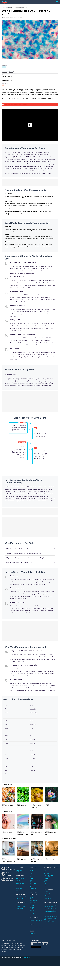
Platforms (8, 98)
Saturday (32, 913)
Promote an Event (21, 896)
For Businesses (20, 878)
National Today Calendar (36, 920)
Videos (18, 890)
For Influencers (20, 883)
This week (32, 902)
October (32, 885)
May (31, 877)
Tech (45, 883)
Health (14, 17)
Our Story (18, 871)
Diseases (11, 71)
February (32, 871)
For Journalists (19, 880)
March (31, 873)
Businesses (34, 98)
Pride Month (47, 915)
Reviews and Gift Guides (36, 927)
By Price (46, 896)
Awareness (5, 71)
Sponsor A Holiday (20, 906)
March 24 (32, 709)
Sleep (45, 881)
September (33, 883)
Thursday (32, 910)
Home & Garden (48, 877)
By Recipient (47, 898)
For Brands (19, 881)
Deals (3, 98)
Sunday (32, 903)
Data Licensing (20, 908)
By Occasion (47, 895)
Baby (45, 870)
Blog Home (33, 933)
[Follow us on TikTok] (46, 943)
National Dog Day (49, 921)
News (17, 886)
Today (31, 897)
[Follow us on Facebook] (35, 943)
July (31, 880)
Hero (23, 98)
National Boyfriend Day (50, 908)
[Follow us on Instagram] (39, 943)
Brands (19, 98)
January (32, 870)
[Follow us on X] (43, 943)
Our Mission (19, 870)
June (31, 878)
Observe (50, 98)
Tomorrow (32, 899)
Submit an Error (20, 898)
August (32, 881)
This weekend (33, 900)
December (33, 888)
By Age (46, 891)
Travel (45, 885)
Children (46, 873)
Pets (45, 880)
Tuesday (32, 907)
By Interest (47, 893)
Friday (31, 912)
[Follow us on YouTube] (32, 943)
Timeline (28, 98)
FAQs (39, 98)
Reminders (19, 888)
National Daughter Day (50, 918)
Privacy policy (26, 957)
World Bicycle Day (49, 920)
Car (45, 871)
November (33, 886)
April (31, 875)
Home (3, 7)
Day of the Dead (48, 906)
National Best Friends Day (51, 916)
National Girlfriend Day (50, 905)
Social (14, 98)
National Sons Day (49, 910)
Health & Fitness (48, 875)
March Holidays (9, 7)
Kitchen (46, 878)
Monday (32, 905)
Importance (44, 98)
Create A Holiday (20, 905)
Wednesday (33, 908)
